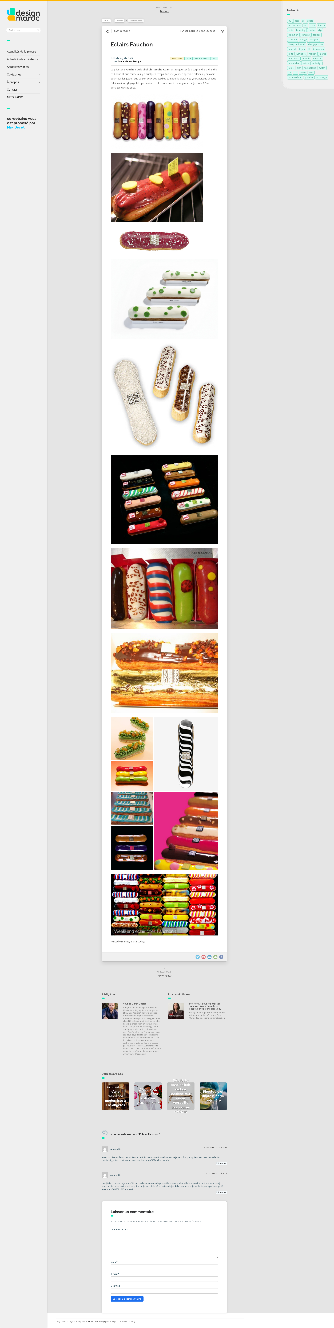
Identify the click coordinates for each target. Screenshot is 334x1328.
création (293, 39)
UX (295, 72)
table (291, 67)
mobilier (317, 58)
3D (290, 20)
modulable (294, 63)
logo (291, 53)
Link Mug (164, 11)
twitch (322, 67)
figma (302, 49)
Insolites (119, 20)
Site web (115, 1285)
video (303, 72)
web (311, 72)
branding (300, 30)
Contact (12, 89)
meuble (306, 58)
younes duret (295, 77)
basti (312, 25)
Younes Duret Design (129, 61)
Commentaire (119, 1229)
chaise (312, 30)
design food (201, 58)
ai (303, 20)
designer (314, 39)
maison (312, 53)
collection (293, 34)
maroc (323, 53)
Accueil (106, 20)
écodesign (321, 77)
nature (306, 63)
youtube (309, 77)
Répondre (221, 1163)
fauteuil (292, 49)
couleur (316, 34)
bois (291, 30)
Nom (114, 1262)
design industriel (297, 44)
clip (320, 30)
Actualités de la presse (21, 51)
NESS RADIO (15, 97)
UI (290, 72)
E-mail (115, 1274)
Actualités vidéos (18, 67)
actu (297, 20)
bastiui (321, 25)
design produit (315, 44)
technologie (310, 67)
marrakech (294, 58)
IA (309, 49)
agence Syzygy (164, 975)
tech (299, 67)
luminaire (301, 53)
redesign (316, 63)
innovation (318, 49)
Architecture (295, 25)
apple (310, 20)
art (215, 58)
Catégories (14, 74)
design (303, 39)
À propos (13, 82)
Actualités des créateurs (22, 59)
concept (305, 34)
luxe (188, 58)
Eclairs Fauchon (132, 44)
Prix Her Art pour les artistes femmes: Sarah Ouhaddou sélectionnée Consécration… (205, 1006)
